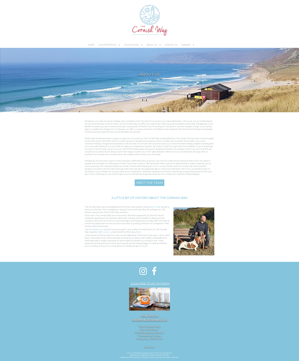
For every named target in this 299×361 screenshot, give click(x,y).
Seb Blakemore (96, 229)
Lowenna (107, 232)
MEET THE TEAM (149, 183)
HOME (91, 45)
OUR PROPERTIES (107, 45)
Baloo (138, 232)
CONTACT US (171, 45)
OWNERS (185, 45)
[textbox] (105, 3)
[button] (120, 45)
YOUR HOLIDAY (131, 45)
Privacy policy (149, 347)
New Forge (155, 207)
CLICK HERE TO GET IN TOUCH (150, 283)
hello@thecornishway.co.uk (149, 319)
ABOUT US (152, 45)
